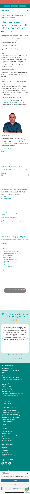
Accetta (15, 480)
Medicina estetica (8, 32)
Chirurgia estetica (9, 253)
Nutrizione (7, 263)
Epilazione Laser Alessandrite (10, 377)
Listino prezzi (5, 449)
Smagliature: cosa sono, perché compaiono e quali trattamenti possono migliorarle (14, 190)
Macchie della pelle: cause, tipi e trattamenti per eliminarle (11, 167)
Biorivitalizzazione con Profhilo (10, 370)
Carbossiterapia (6, 374)
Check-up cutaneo (7, 375)
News (6, 261)
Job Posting (7, 255)
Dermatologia (6, 433)
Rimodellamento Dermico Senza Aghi (12, 393)
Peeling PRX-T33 (6, 388)
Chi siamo (4, 447)
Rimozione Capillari (7, 391)
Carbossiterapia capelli (8, 419)
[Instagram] (9, 463)
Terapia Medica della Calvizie (10, 395)
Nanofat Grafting (6, 423)
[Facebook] (2, 463)
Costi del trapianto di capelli (10, 414)
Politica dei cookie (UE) (8, 456)
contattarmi (9, 106)
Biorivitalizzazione (7, 368)
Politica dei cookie (9, 492)
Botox (3, 372)
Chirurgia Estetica (8, 102)
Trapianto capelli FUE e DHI (9, 410)
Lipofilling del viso (7, 402)
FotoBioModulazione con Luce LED (12, 379)
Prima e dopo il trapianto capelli (11, 416)
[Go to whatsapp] (26, 490)
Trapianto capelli (6, 403)
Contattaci (5, 450)
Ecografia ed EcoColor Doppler (11, 435)
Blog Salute (4, 15)
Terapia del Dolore (7, 440)
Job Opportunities (7, 454)
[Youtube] (6, 463)
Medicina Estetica (13, 35)
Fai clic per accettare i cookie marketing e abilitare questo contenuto (15, 290)
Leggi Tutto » (4, 173)
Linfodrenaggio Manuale (9, 383)
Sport (5, 265)
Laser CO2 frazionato (8, 381)
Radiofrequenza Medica (8, 390)
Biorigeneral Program (10, 251)
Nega (15, 484)
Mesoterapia (5, 384)
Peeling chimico (6, 386)
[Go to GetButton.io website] (26, 492)
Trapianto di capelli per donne (10, 412)
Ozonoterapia (6, 438)
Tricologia (7, 266)
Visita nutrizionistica (7, 437)
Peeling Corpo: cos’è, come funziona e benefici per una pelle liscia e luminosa (13, 237)
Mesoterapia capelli (7, 421)
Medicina (7, 257)
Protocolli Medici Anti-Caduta (10, 417)
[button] (28, 473)
